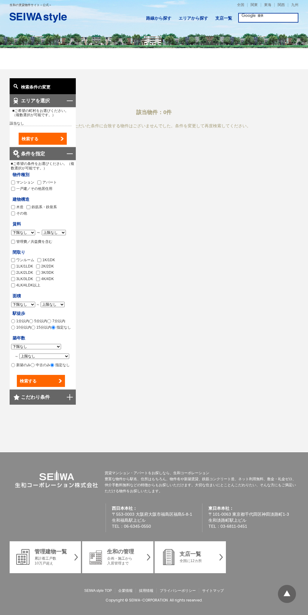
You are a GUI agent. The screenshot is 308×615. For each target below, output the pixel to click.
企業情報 (125, 591)
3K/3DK (47, 272)
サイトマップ (213, 591)
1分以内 (22, 321)
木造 (19, 207)
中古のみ (43, 365)
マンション (25, 182)
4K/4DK (47, 279)
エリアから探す (193, 18)
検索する (30, 138)
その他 (21, 213)
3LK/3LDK (24, 279)
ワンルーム (25, 260)
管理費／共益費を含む (34, 242)
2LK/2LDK (24, 272)
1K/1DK (48, 260)
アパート (49, 182)
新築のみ (23, 365)
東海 (267, 5)
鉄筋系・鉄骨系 (44, 207)
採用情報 (146, 591)
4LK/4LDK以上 (28, 285)
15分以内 (43, 327)
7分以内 (58, 321)
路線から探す (158, 18)
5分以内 (40, 321)
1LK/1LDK (24, 266)
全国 (240, 5)
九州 (294, 5)
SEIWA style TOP (98, 591)
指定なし (64, 327)
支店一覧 (223, 18)
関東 (254, 5)
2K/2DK (47, 266)
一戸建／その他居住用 (34, 189)
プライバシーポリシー (178, 591)
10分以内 (23, 327)
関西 (281, 5)
